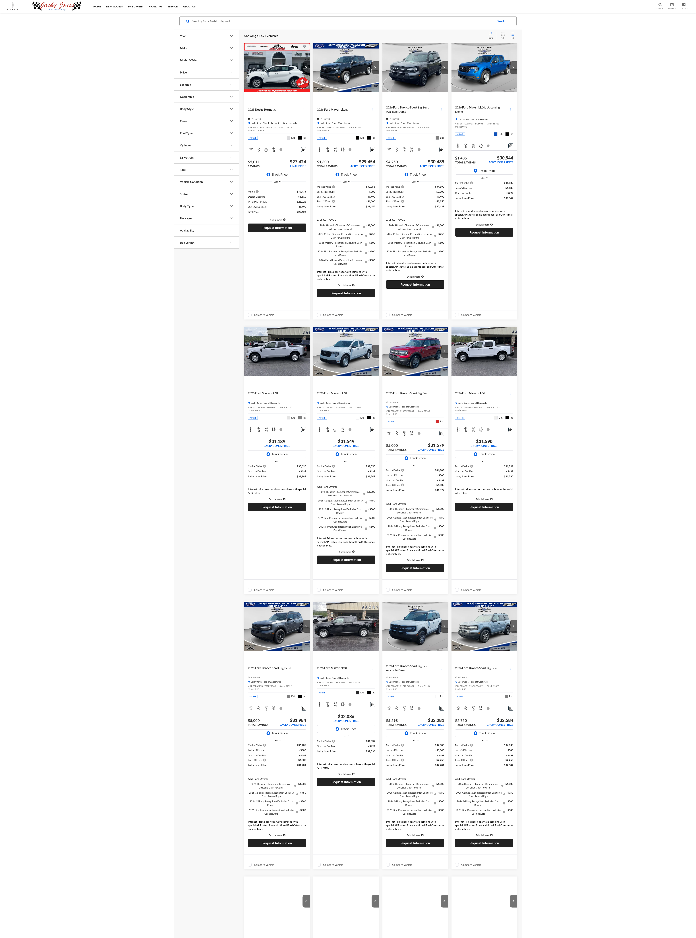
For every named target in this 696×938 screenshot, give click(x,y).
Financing (155, 6)
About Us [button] (189, 6)
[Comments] (303, 149)
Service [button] (172, 6)
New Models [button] (114, 6)
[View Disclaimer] (281, 149)
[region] (277, 201)
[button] (306, 67)
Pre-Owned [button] (135, 6)
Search (500, 21)
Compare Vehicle (264, 314)
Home (97, 6)
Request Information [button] (277, 227)
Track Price (280, 174)
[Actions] (303, 109)
